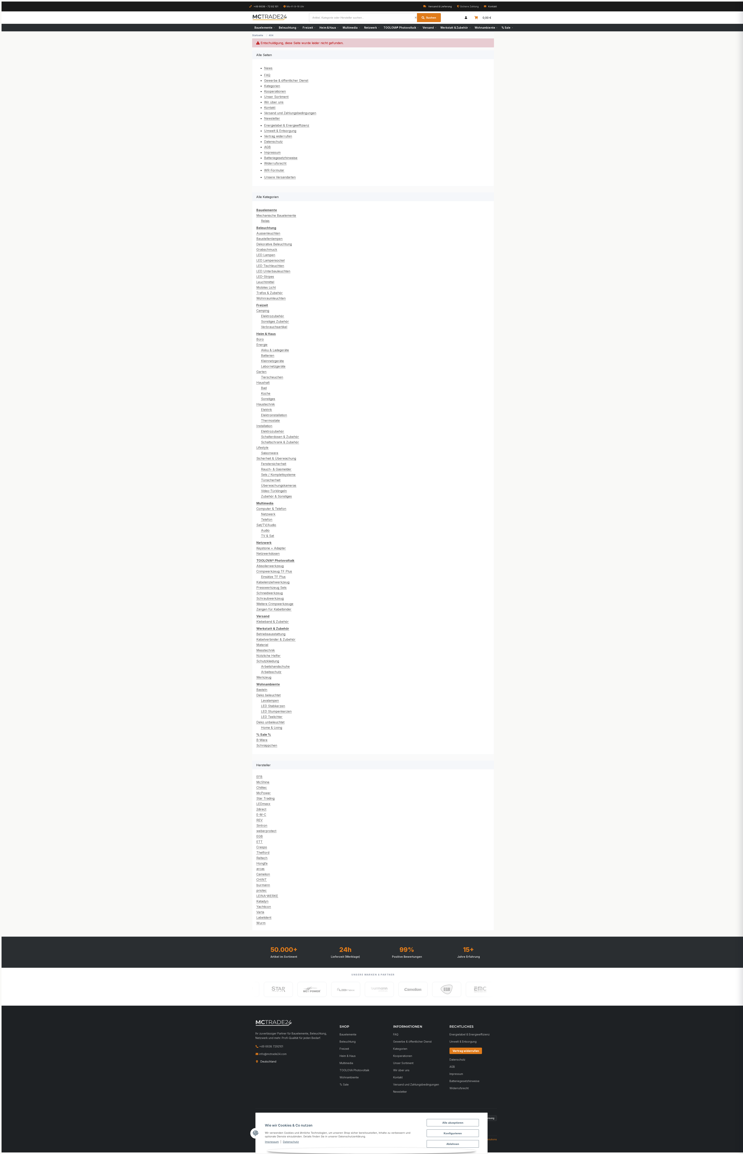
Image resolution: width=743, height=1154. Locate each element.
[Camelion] (378, 989)
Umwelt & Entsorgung (280, 131)
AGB (267, 147)
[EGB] (412, 989)
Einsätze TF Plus (273, 577)
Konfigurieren (453, 1133)
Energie (261, 345)
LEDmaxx (263, 804)
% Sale (507, 27)
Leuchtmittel (265, 282)
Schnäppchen (266, 745)
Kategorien (272, 86)
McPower (263, 793)
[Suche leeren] (415, 17)
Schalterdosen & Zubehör (280, 437)
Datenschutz (291, 1141)
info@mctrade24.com (273, 1054)
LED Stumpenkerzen (276, 711)
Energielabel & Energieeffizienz (286, 125)
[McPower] (277, 989)
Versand (429, 27)
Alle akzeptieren (452, 1122)
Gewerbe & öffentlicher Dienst (286, 80)
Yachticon (263, 907)
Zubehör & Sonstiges (276, 496)
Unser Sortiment (276, 97)
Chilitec (261, 787)
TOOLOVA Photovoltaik (354, 1070)
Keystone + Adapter (271, 548)
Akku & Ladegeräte (275, 350)
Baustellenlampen (269, 239)
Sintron (261, 825)
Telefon (266, 519)
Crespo (261, 847)
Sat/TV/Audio (266, 525)
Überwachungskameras (278, 485)
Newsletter (272, 118)
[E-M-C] (446, 989)
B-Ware (261, 740)
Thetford (262, 852)
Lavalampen (270, 700)
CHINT (261, 880)
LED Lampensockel (270, 260)
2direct (261, 809)
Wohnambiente (486, 27)
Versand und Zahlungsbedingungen (290, 113)
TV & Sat (267, 536)
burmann (263, 885)
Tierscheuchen (272, 377)
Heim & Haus (328, 27)
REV (259, 820)
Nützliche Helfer (268, 656)
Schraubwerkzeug (270, 598)
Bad (264, 388)
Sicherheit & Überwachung (276, 458)
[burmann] (345, 989)
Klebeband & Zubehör (272, 622)
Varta (260, 912)
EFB (259, 777)
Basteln (261, 690)
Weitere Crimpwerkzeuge (274, 604)
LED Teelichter (271, 717)
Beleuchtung (288, 27)
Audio (265, 530)
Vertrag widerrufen (278, 136)
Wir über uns (273, 102)
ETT (259, 842)
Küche (265, 393)
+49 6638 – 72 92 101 (265, 6)
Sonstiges (268, 399)
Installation (264, 426)
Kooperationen (275, 91)
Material (262, 645)
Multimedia (351, 27)
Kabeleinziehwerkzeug (272, 582)
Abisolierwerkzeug (270, 566)
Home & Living (271, 727)
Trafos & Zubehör (269, 293)
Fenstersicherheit (273, 464)
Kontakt (492, 6)
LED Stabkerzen (273, 706)
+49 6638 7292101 (271, 1046)
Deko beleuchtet (268, 695)
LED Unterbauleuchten (273, 271)
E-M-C (261, 815)
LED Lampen (265, 255)
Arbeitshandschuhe (275, 666)
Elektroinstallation (274, 415)
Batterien (267, 355)
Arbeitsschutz (271, 672)
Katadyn (262, 901)
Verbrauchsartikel (274, 327)
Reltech (261, 858)
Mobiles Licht (266, 287)
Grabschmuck (266, 249)
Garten (261, 372)
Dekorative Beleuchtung (274, 244)
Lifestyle (262, 447)
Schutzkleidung (267, 661)
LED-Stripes (265, 276)
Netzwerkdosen (268, 553)
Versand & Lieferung (440, 6)
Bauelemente (264, 27)
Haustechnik (265, 404)
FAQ (267, 75)
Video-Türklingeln (274, 491)
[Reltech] (479, 989)
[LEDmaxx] (311, 989)
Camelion (263, 874)
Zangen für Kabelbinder (273, 609)
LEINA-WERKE (267, 896)
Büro (260, 339)
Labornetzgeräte (273, 366)
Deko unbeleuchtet (270, 722)
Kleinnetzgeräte (272, 361)
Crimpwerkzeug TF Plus (274, 571)
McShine (262, 782)
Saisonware (269, 453)
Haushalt (263, 382)
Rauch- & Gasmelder (276, 469)
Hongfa (261, 863)
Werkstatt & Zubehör (455, 27)
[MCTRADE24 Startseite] (273, 1023)
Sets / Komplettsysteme (278, 475)
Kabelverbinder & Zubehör (275, 639)
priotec (261, 890)
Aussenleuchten (268, 233)
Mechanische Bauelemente (276, 215)
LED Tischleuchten (270, 266)
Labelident (263, 917)
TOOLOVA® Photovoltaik (400, 27)
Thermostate (270, 420)
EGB (259, 836)
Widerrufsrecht (275, 163)
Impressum (272, 1141)
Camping (262, 311)
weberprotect (266, 831)
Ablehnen (452, 1143)
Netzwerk (371, 27)
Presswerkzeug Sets (271, 587)
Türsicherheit (270, 480)
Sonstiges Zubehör (275, 321)
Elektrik (266, 410)
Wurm (260, 923)
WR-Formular (274, 170)
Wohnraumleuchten (271, 298)
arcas (260, 869)
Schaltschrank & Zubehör (280, 442)
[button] (466, 18)
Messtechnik (265, 650)
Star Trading (265, 798)
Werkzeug (263, 677)
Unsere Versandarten (280, 177)
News (268, 68)
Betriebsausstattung (270, 634)
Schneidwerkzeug (269, 593)
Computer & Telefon (271, 509)
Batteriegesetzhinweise (280, 158)
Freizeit (309, 27)
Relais (265, 221)
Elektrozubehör (272, 316)
